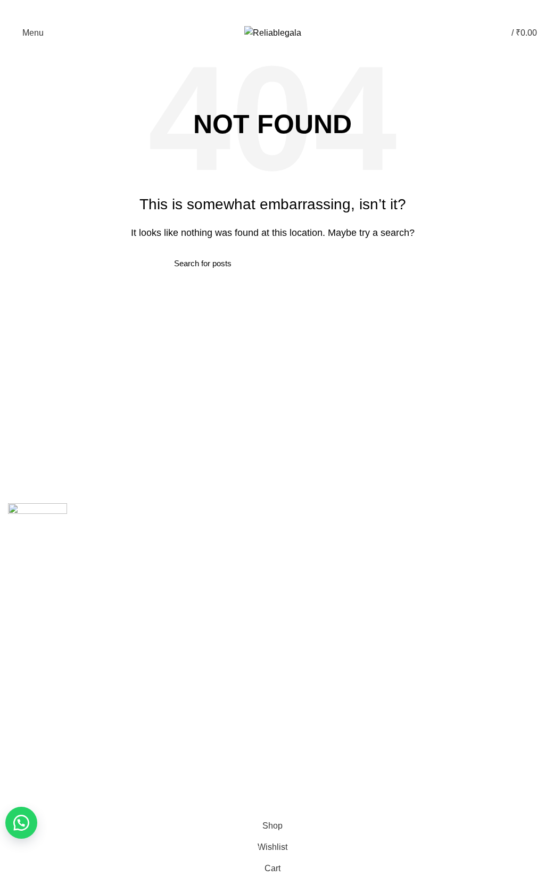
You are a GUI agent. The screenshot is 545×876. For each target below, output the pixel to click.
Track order (299, 604)
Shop (289, 586)
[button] (21, 823)
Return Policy (30, 718)
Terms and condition (42, 737)
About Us (295, 548)
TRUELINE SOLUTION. (393, 799)
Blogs (278, 11)
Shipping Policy (33, 699)
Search (364, 263)
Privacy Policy (31, 681)
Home (290, 530)
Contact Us (299, 567)
